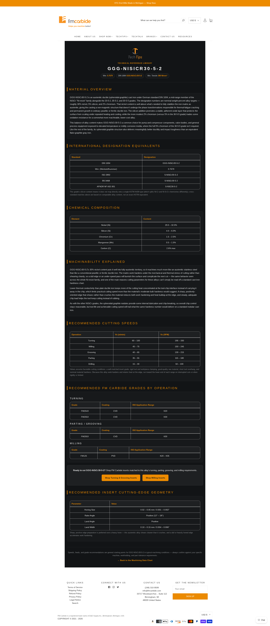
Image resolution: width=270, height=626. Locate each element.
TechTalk (137, 37)
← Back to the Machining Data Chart (135, 560)
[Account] (205, 20)
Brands (151, 37)
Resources (185, 37)
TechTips (121, 37)
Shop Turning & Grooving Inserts (121, 478)
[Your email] (190, 589)
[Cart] (210, 20)
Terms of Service (75, 587)
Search (75, 603)
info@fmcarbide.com (152, 591)
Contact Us (168, 37)
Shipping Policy (75, 590)
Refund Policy (75, 593)
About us (89, 37)
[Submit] (183, 20)
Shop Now (105, 37)
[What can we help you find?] (161, 20)
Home (77, 37)
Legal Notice (75, 600)
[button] (194, 20)
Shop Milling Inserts (155, 478)
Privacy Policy (75, 597)
